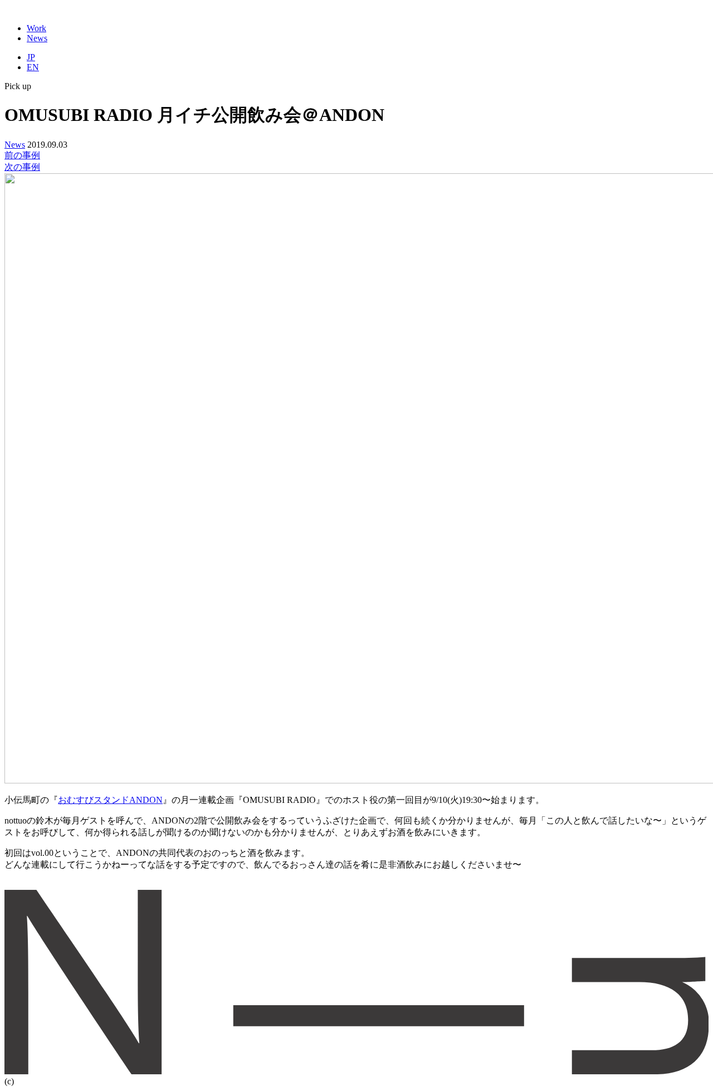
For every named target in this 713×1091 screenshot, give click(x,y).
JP (31, 57)
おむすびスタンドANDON (110, 800)
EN (33, 67)
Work (36, 28)
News (37, 38)
